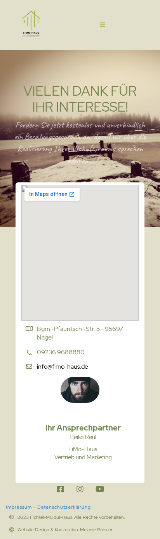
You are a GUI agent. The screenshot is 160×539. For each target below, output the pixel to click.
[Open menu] (102, 25)
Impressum (19, 507)
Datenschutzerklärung (64, 507)
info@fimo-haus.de (62, 366)
